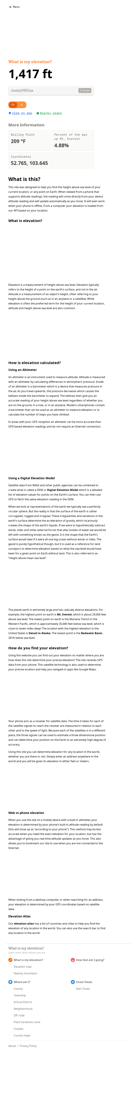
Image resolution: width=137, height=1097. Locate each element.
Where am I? (22, 982)
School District (23, 1002)
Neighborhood (23, 1009)
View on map (22, 113)
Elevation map (23, 966)
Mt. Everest (64, 614)
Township (20, 995)
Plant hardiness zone (27, 1022)
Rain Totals (83, 989)
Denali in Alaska (39, 633)
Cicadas (18, 1029)
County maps (22, 1035)
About (12, 1046)
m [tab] (22, 104)
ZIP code (19, 1015)
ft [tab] (13, 104)
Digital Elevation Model (62, 490)
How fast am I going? (90, 960)
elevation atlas (24, 923)
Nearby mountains (25, 973)
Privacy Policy (28, 1046)
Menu (16, 7)
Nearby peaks (51, 113)
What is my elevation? (30, 62)
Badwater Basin (91, 633)
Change (85, 90)
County (18, 989)
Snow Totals (84, 982)
